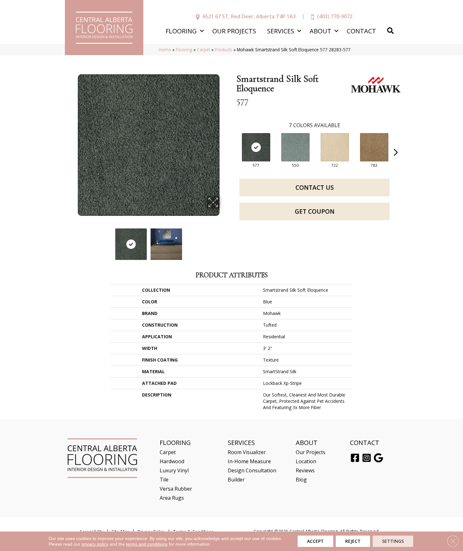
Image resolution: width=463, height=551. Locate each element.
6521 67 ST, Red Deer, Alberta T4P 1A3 (249, 16)
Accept (315, 541)
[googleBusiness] (378, 458)
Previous (73, 241)
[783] (374, 147)
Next (223, 241)
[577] (256, 147)
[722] (335, 147)
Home (165, 50)
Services (280, 31)
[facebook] (355, 458)
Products (223, 50)
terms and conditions (147, 544)
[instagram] (367, 458)
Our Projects (234, 31)
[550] (295, 147)
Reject (353, 541)
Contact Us (314, 187)
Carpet (203, 50)
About (320, 31)
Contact (361, 31)
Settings (393, 541)
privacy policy (95, 544)
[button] (202, 31)
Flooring (181, 31)
